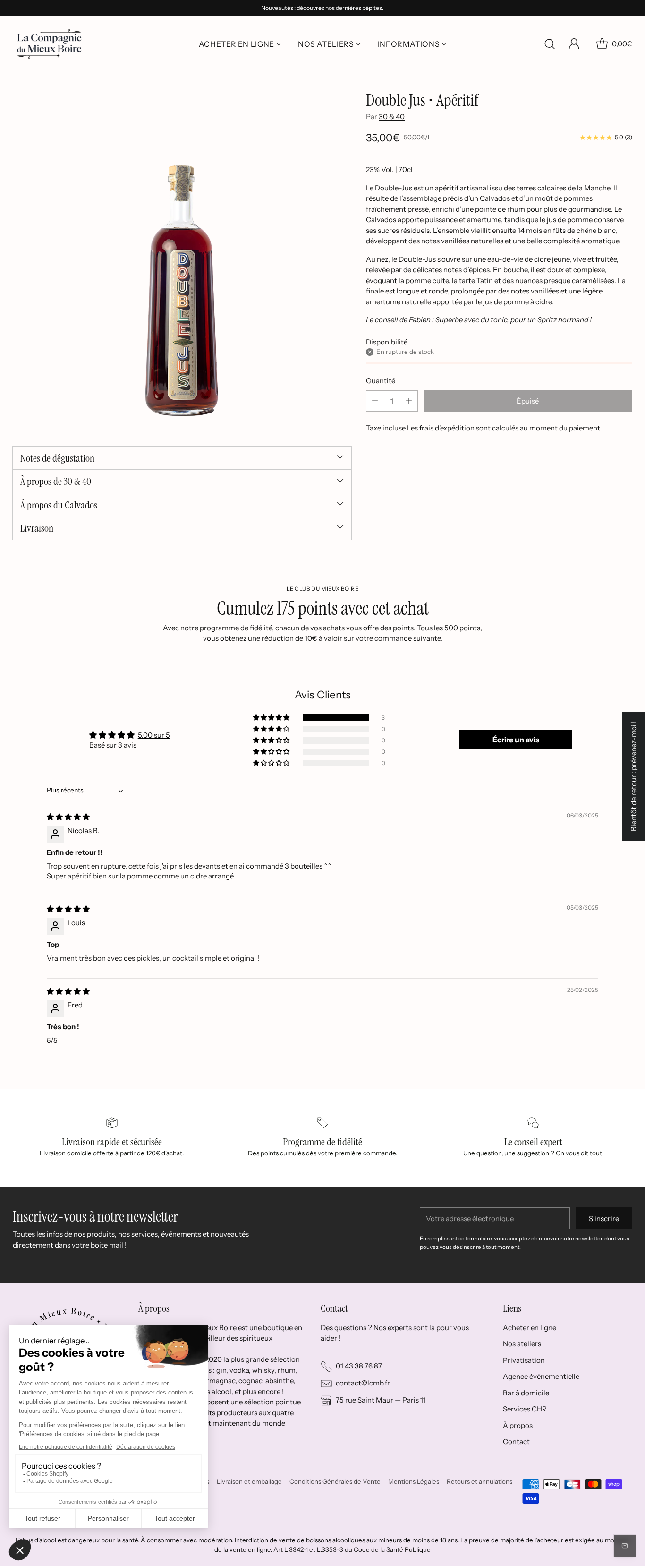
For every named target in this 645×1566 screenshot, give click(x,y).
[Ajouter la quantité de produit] (408, 401)
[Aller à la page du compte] (574, 44)
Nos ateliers (522, 1343)
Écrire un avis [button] (515, 739)
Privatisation (524, 1360)
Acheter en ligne (529, 1327)
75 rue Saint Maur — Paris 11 (381, 1399)
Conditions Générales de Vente (335, 1481)
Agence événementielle (541, 1376)
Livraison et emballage (249, 1481)
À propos (518, 1425)
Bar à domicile (526, 1392)
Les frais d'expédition (441, 427)
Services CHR (525, 1408)
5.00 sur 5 (154, 735)
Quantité (380, 380)
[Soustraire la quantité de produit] (374, 401)
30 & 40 (392, 116)
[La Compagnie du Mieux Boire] (49, 44)
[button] (272, 717)
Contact (516, 1441)
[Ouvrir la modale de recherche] (550, 44)
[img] (68, 816)
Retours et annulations (479, 1481)
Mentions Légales (413, 1481)
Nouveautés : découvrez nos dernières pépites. (322, 7)
